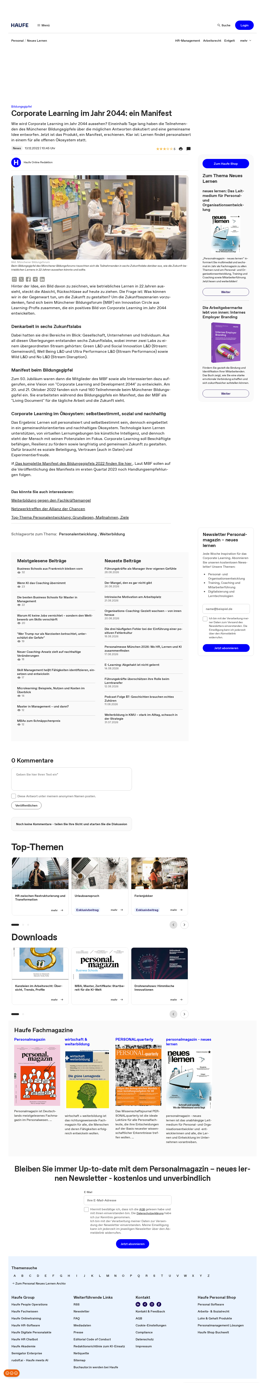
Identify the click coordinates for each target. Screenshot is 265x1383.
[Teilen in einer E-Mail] (14, 279)
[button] (244, 25)
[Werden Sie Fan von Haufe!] (159, 1304)
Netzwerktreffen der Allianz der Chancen (48, 509)
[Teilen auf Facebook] (28, 279)
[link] (17, 40)
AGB (142, 1209)
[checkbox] (13, 796)
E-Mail (88, 1192)
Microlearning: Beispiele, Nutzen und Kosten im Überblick (51, 690)
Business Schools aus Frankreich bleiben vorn (50, 568)
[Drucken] (181, 149)
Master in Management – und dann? (43, 706)
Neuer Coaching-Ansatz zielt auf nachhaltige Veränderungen (49, 653)
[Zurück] (173, 925)
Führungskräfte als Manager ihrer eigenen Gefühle (141, 568)
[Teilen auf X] (21, 279)
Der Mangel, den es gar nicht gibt (128, 583)
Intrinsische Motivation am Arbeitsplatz (133, 597)
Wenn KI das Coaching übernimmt (41, 583)
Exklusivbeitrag (87, 910)
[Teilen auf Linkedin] (42, 279)
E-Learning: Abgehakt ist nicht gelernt (132, 665)
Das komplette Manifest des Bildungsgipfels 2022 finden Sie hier (73, 463)
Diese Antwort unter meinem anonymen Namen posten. (56, 796)
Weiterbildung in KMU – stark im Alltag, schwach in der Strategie (141, 716)
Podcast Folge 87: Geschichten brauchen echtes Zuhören (139, 698)
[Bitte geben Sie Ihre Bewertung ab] (171, 149)
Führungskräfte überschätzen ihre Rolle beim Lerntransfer (137, 681)
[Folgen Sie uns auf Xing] (145, 1304)
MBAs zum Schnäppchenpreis (38, 721)
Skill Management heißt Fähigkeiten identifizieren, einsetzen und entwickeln (56, 672)
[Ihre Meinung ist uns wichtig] (12, 1373)
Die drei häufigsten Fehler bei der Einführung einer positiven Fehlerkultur (144, 631)
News (17, 148)
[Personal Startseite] (21, 25)
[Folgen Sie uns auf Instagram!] (152, 1304)
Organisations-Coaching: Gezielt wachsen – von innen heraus (143, 613)
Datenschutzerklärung (150, 1213)
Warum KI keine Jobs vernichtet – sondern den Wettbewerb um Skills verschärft (55, 617)
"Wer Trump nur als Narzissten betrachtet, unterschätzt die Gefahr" (52, 635)
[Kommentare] (188, 149)
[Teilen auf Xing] (35, 279)
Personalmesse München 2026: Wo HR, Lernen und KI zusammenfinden (143, 648)
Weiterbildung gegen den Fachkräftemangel (51, 500)
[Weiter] (184, 925)
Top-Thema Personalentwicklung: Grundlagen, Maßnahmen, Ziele (70, 517)
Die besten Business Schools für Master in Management (47, 599)
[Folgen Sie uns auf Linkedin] (138, 1304)
